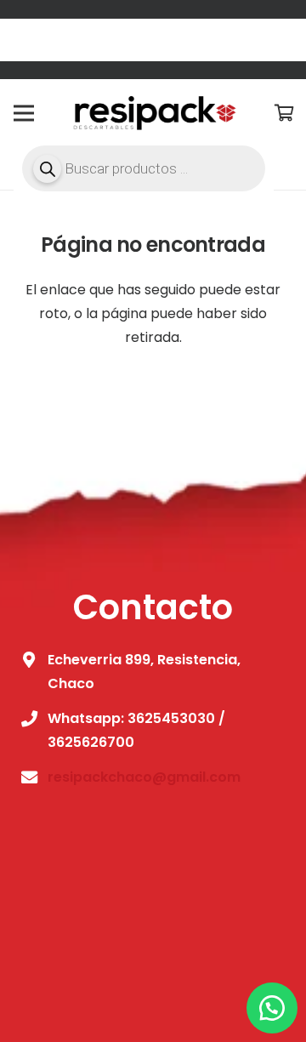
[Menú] (24, 113)
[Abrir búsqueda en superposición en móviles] (144, 168)
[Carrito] (284, 113)
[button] (272, 1007)
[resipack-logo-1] (152, 113)
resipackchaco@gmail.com (144, 777)
